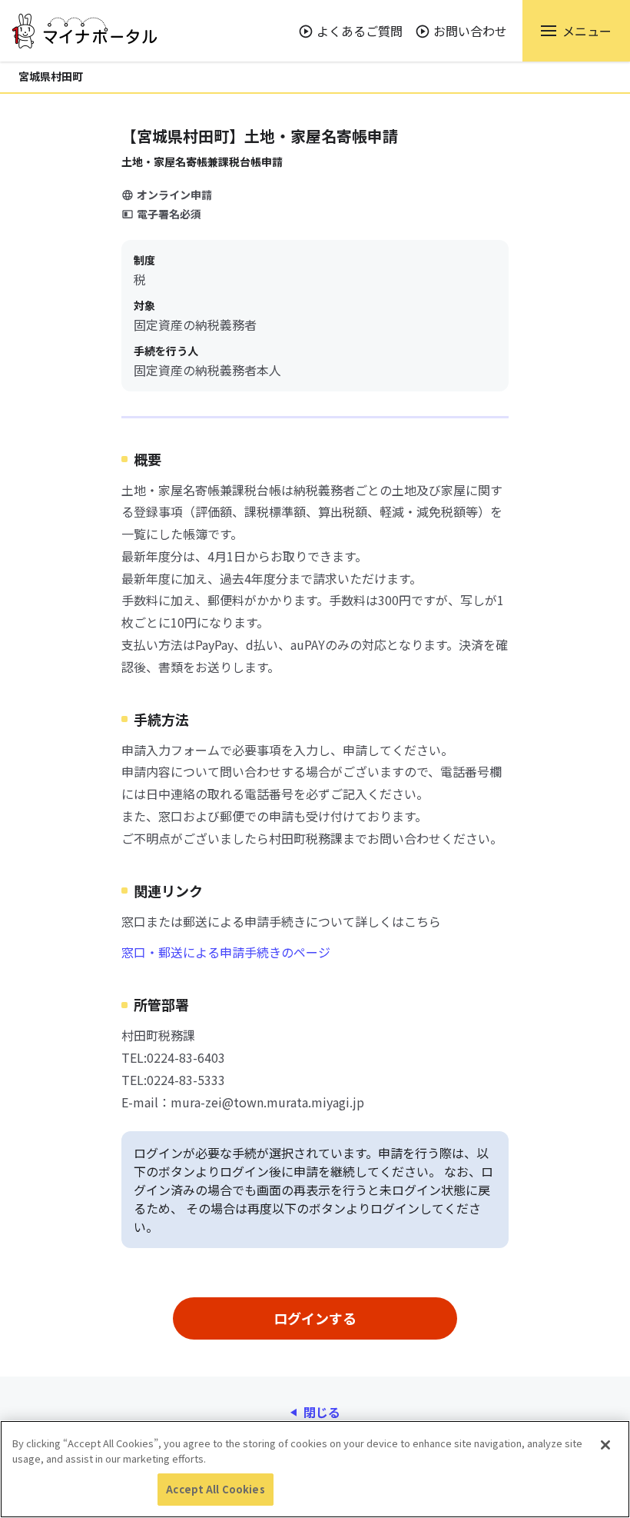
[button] (576, 31)
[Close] (605, 1445)
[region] (315, 1469)
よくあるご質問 (360, 31)
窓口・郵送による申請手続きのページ (225, 952)
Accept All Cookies (215, 1489)
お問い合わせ (470, 31)
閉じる (321, 1412)
